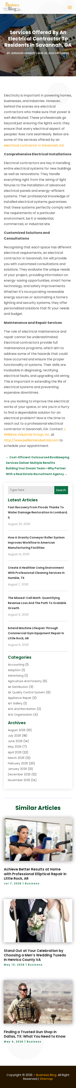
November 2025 (19, 780)
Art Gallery (15, 703)
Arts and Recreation (22, 709)
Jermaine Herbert (23, 53)
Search (61, 490)
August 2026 (17, 730)
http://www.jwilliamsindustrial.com (31, 440)
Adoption (14, 670)
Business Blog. (46, 1075)
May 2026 (14, 747)
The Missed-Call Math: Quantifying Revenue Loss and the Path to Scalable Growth (37, 603)
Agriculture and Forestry (25, 681)
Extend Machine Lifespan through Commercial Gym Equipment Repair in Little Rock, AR (36, 633)
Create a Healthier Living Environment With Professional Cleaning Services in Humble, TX (36, 573)
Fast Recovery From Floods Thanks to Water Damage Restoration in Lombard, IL (38, 512)
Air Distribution (18, 687)
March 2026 (16, 758)
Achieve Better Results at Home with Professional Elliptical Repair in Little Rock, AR (35, 874)
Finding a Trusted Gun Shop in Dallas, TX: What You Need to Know (34, 1034)
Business (63, 53)
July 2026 (14, 736)
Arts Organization (20, 715)
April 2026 (14, 752)
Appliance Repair (19, 698)
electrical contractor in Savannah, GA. (34, 145)
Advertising (16, 676)
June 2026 (15, 741)
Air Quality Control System (26, 692)
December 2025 (19, 774)
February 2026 (18, 763)
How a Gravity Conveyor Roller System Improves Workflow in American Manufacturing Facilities (36, 542)
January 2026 (17, 769)
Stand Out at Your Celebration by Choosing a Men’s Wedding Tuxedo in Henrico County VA (35, 955)
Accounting (16, 665)
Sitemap (46, 1079)
